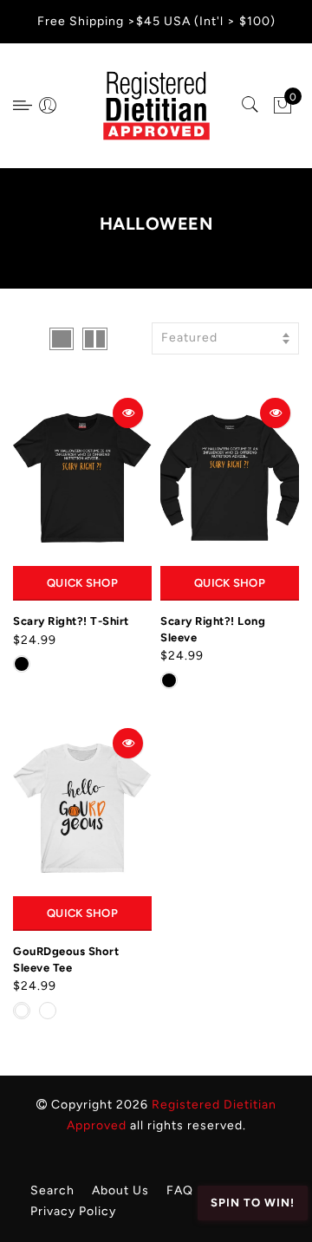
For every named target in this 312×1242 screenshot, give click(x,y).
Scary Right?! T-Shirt (71, 621)
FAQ (179, 1190)
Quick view (128, 413)
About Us (120, 1190)
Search (52, 1190)
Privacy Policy (73, 1211)
